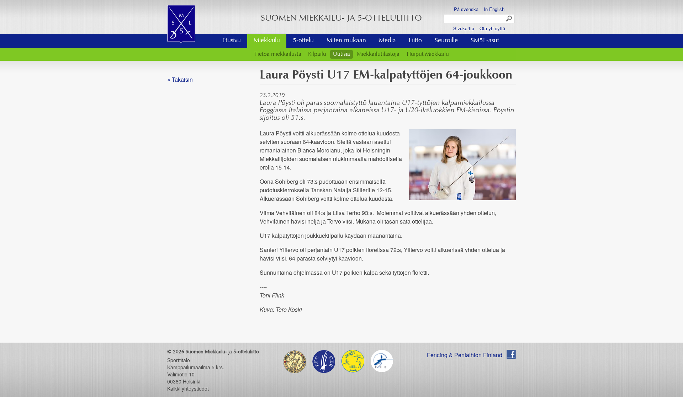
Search (509, 19)
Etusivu (231, 41)
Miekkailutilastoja (378, 54)
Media (387, 41)
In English (494, 9)
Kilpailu (317, 54)
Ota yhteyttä (492, 28)
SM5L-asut (485, 41)
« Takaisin (180, 79)
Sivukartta (463, 28)
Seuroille (446, 41)
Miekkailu (267, 41)
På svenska (466, 9)
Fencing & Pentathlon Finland (464, 355)
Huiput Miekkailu (428, 54)
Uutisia (341, 54)
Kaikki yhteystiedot (188, 388)
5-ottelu (303, 41)
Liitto (415, 41)
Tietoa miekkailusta (277, 54)
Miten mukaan (346, 41)
